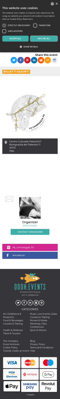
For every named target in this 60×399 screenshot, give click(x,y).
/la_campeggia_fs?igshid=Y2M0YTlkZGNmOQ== (29, 248)
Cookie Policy (10, 347)
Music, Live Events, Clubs (43, 314)
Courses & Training (40, 317)
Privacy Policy (37, 344)
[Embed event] (47, 60)
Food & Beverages (13, 320)
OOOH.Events (33, 292)
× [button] (56, 4)
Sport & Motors (38, 330)
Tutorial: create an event (16, 350)
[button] (30, 47)
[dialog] (30, 26)
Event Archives (11, 344)
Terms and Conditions (41, 347)
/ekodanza (18, 255)
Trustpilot (30, 395)
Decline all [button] (44, 38)
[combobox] (52, 3)
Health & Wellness (13, 330)
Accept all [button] (15, 38)
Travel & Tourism (11, 333)
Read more (28, 19)
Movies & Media (38, 320)
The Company (10, 341)
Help (32, 350)
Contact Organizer (30, 231)
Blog (32, 341)
